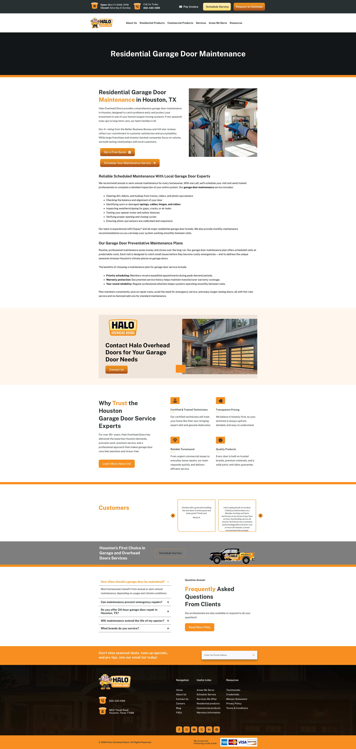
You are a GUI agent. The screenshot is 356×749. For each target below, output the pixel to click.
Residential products (152, 22)
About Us (131, 22)
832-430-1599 (151, 8)
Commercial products (180, 22)
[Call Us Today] (137, 6)
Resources (236, 22)
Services (201, 22)
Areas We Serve (218, 22)
